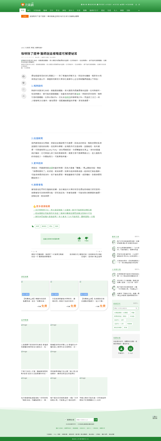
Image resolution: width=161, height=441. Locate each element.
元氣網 (27, 48)
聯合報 (84, 4)
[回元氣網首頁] (29, 4)
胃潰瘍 (129, 324)
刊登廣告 (49, 434)
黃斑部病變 (118, 327)
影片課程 (26, 294)
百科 (51, 10)
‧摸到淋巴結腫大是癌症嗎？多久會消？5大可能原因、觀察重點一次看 (64, 216)
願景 (123, 4)
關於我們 (104, 434)
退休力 (71, 10)
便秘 (50, 226)
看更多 (137, 236)
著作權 (77, 434)
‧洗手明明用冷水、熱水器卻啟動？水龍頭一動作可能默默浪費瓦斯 (62, 209)
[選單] (139, 4)
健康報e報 (70, 420)
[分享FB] (23, 76)
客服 (59, 434)
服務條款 (71, 434)
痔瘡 (132, 313)
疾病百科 (82, 428)
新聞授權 (64, 434)
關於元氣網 (59, 428)
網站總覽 (111, 434)
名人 (115, 10)
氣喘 (125, 327)
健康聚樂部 (67, 428)
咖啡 (78, 93)
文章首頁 (95, 428)
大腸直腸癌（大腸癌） (121, 313)
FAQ (55, 434)
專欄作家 (102, 428)
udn (22, 48)
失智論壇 (37, 10)
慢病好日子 (94, 10)
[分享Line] (23, 82)
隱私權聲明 (84, 434)
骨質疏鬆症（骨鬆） (121, 316)
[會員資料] (136, 4)
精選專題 (75, 428)
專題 (122, 10)
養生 (29, 10)
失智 (78, 10)
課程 (64, 10)
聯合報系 (91, 434)
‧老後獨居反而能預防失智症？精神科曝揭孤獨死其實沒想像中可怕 (62, 213)
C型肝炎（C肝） (119, 324)
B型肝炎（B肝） (119, 320)
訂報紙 (98, 434)
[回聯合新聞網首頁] (23, 5)
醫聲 (85, 10)
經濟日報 (93, 4)
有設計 (109, 4)
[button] (139, 10)
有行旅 (116, 4)
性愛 (109, 10)
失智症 (132, 316)
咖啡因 (68, 97)
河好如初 (101, 4)
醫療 (45, 10)
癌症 (103, 10)
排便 (51, 167)
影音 (58, 10)
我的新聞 (130, 4)
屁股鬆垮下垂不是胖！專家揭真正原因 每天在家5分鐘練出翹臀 (54, 16)
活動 (128, 10)
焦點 (22, 10)
